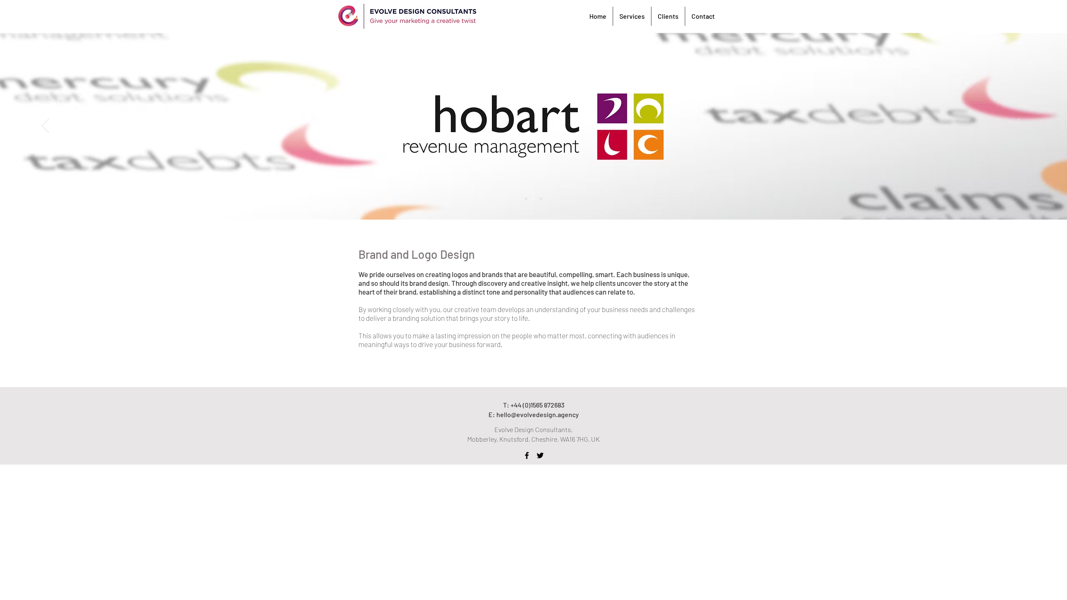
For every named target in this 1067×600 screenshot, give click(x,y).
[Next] (1021, 126)
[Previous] (45, 126)
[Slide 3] (541, 199)
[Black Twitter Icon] (540, 455)
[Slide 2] (533, 199)
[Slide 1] (526, 199)
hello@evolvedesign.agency (537, 414)
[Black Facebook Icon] (526, 455)
